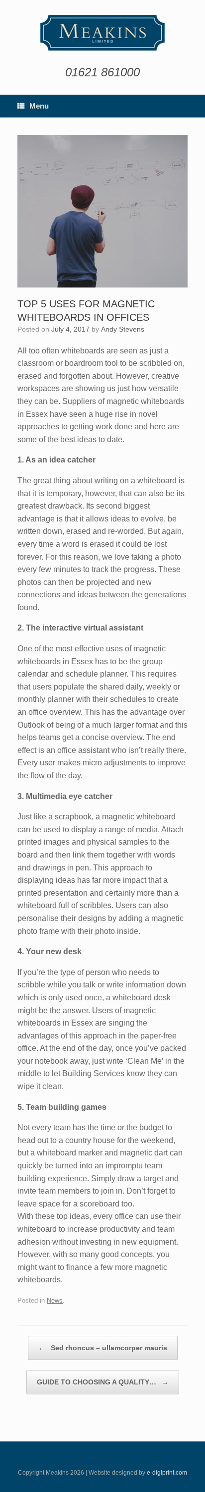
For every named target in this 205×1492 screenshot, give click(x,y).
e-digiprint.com (167, 1473)
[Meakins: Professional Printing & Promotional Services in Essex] (102, 33)
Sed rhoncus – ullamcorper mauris (102, 1348)
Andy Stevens (122, 329)
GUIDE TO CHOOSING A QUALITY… (103, 1382)
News (55, 1300)
